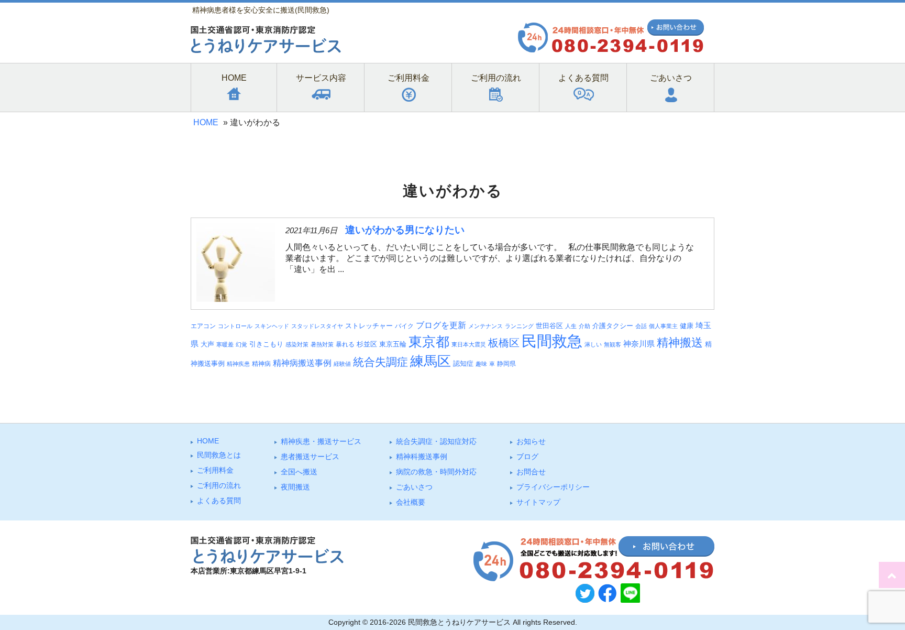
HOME (205, 122)
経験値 (342, 364)
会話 (641, 326)
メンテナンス (485, 326)
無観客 (612, 344)
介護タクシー (612, 326)
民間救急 (552, 341)
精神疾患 (238, 364)
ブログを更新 (441, 325)
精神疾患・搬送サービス (321, 441)
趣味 (481, 364)
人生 (571, 326)
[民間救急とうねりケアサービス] (266, 50)
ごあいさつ (414, 487)
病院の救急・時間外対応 (436, 472)
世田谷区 (549, 326)
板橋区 (504, 343)
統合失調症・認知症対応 (436, 441)
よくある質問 (219, 500)
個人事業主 (663, 326)
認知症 (463, 363)
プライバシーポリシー (553, 487)
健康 (686, 326)
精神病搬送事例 (302, 362)
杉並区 (367, 344)
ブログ (527, 456)
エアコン (203, 325)
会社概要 (410, 502)
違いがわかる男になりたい (405, 229)
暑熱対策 (322, 344)
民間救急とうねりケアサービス (459, 622)
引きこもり (266, 344)
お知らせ (531, 441)
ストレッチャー (369, 326)
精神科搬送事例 (421, 456)
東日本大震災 (468, 344)
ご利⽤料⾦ (215, 470)
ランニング (519, 326)
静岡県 (506, 363)
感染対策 (296, 344)
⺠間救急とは (219, 455)
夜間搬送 (295, 487)
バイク (404, 325)
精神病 (261, 363)
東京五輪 (392, 344)
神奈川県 (639, 344)
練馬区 (430, 361)
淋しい (593, 344)
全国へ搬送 (299, 472)
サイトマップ (538, 502)
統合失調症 (380, 362)
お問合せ (531, 472)
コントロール (235, 326)
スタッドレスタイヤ (317, 326)
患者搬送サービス (310, 456)
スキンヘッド (272, 326)
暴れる (345, 344)
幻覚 (241, 344)
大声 (207, 344)
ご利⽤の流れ (219, 485)
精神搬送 (680, 342)
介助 (584, 326)
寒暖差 (225, 344)
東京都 (429, 342)
